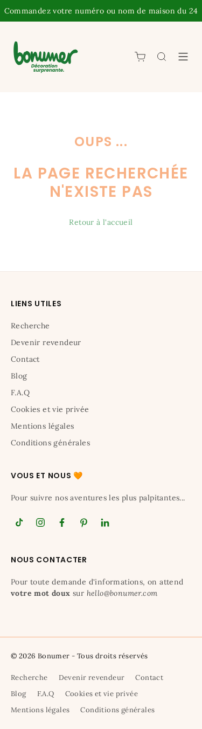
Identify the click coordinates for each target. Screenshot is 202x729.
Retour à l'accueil (101, 222)
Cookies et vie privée (50, 409)
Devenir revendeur (46, 342)
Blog (19, 376)
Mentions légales (42, 426)
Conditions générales (50, 443)
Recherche (30, 326)
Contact (25, 359)
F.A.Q (20, 392)
